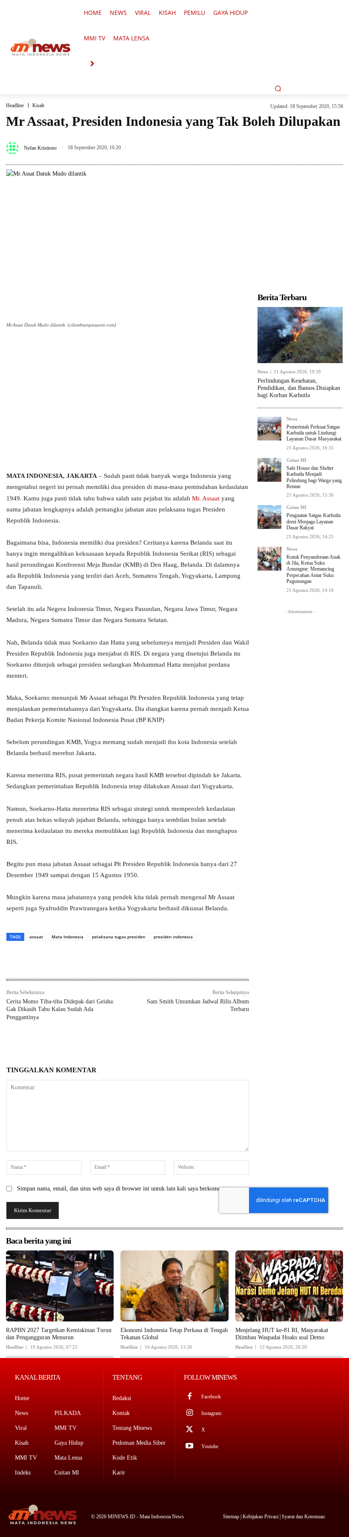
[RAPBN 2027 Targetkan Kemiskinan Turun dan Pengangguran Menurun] (60, 1285)
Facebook (211, 1397)
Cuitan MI (296, 460)
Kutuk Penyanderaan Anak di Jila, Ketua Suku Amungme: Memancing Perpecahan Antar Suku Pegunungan (313, 569)
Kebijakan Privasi (261, 1517)
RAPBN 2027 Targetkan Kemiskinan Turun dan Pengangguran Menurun (59, 1334)
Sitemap (231, 1517)
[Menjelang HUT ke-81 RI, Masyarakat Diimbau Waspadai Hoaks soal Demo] (289, 1285)
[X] (295, 139)
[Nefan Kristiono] (13, 148)
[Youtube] (189, 1446)
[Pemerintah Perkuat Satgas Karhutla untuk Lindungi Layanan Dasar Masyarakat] (269, 428)
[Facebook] (275, 139)
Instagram (211, 1413)
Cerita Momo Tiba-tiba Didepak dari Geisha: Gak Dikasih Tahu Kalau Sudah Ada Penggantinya (60, 1009)
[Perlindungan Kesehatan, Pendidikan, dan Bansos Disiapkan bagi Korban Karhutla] (300, 335)
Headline (15, 105)
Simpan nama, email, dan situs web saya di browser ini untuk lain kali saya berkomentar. (124, 1188)
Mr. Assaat (206, 498)
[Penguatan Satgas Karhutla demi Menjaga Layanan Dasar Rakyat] (269, 517)
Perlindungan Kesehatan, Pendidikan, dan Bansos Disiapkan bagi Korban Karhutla (298, 388)
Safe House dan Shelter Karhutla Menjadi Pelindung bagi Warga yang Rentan (314, 477)
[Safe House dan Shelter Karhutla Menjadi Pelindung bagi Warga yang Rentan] (269, 470)
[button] (278, 88)
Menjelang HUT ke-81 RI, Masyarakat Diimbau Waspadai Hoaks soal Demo (281, 1334)
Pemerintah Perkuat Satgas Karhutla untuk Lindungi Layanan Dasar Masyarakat (313, 433)
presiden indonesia (173, 937)
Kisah (38, 105)
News (262, 371)
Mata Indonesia (67, 937)
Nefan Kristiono (40, 148)
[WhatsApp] (334, 139)
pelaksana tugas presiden (118, 937)
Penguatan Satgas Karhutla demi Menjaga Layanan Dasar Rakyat (313, 521)
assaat (36, 937)
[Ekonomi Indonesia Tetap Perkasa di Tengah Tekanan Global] (174, 1285)
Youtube (209, 1446)
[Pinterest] (314, 139)
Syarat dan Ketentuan (303, 1517)
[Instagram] (189, 1413)
